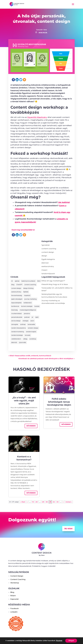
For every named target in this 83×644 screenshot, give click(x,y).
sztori (32, 321)
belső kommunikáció (28, 281)
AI (12, 281)
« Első (22, 502)
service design (16, 321)
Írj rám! (68, 529)
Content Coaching (17, 579)
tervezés (27, 335)
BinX (38, 281)
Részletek (59, 641)
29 (43, 502)
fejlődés (25, 292)
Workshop (14, 583)
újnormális (22, 342)
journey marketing (30, 299)
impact (44, 270)
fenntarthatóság (16, 295)
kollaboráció (28, 302)
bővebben (31, 426)
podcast (27, 317)
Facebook (14, 608)
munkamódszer (16, 313)
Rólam (13, 596)
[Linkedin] (17, 79)
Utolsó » (68, 502)
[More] (24, 79)
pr (32, 317)
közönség (14, 310)
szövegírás (14, 324)
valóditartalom (16, 339)
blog (12, 284)
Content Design (16, 576)
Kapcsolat (14, 599)
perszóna (27, 313)
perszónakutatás (16, 317)
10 (33, 502)
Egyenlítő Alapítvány (37, 117)
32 (54, 502)
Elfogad (71, 641)
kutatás (36, 306)
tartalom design (33, 328)
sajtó (36, 317)
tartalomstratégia (17, 335)
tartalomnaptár (31, 331)
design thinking (28, 288)
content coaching (49, 249)
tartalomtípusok (48, 273)
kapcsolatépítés (16, 302)
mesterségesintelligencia (28, 310)
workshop (32, 339)
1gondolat (46, 245)
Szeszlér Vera (41, 30)
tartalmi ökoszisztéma (18, 328)
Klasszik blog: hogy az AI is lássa (55, 284)
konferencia (15, 306)
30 (47, 502)
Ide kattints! (64, 202)
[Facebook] (13, 79)
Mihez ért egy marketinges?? (53, 281)
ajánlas (17, 281)
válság (25, 339)
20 (37, 502)
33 (57, 502)
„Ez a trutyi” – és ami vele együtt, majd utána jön (24, 400)
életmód (45, 263)
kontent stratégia (26, 306)
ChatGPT (19, 284)
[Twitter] (20, 79)
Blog (12, 592)
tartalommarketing (17, 331)
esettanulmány (48, 266)
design (44, 256)
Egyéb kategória (48, 259)
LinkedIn (14, 612)
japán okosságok (16, 299)
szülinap (23, 324)
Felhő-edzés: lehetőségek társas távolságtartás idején (59, 402)
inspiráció (27, 295)
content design (48, 252)
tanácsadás (31, 324)
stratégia (25, 321)
